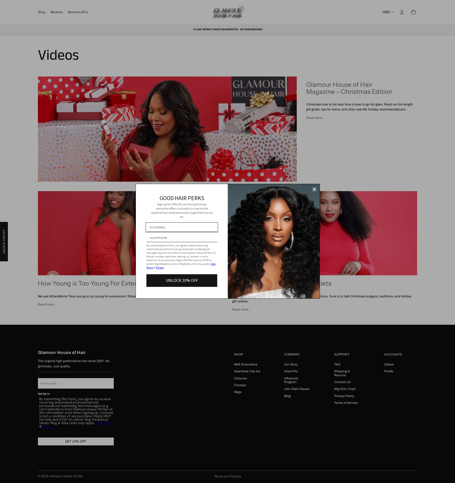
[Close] (314, 189)
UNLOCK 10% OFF (182, 280)
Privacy (160, 267)
